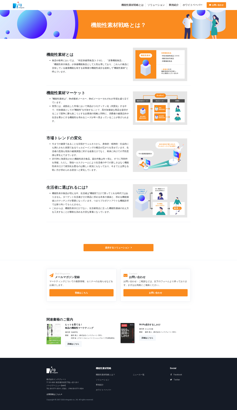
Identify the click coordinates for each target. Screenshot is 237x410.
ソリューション (156, 4)
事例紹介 (174, 4)
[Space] (52, 370)
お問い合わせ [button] (218, 5)
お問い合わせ (155, 292)
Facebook (177, 375)
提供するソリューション (117, 247)
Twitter (176, 380)
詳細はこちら (73, 344)
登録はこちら (81, 292)
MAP (63, 385)
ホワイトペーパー (192, 4)
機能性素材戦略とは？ (105, 375)
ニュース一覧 (138, 375)
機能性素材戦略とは (132, 4)
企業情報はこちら (53, 394)
